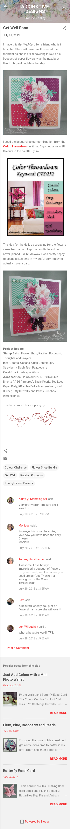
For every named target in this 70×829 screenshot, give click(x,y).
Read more (58, 713)
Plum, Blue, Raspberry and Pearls (29, 725)
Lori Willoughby (28, 626)
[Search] (64, 8)
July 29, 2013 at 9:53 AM (34, 638)
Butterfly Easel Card (19, 771)
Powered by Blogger (37, 821)
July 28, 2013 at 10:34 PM (35, 548)
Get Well (10, 475)
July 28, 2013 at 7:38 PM (34, 514)
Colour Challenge (16, 467)
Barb (22, 600)
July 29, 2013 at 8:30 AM (34, 615)
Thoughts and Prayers (19, 483)
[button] (64, 29)
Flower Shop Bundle (44, 467)
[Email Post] (5, 459)
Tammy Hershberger (32, 559)
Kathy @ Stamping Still (33, 499)
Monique (24, 525)
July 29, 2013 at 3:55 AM (34, 588)
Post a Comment (18, 648)
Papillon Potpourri (31, 475)
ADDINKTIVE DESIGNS (35, 9)
